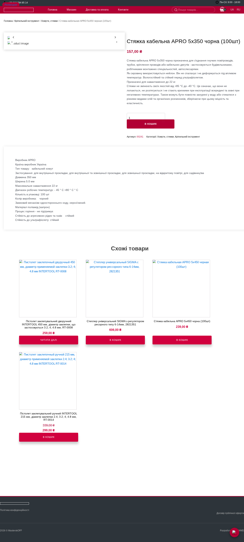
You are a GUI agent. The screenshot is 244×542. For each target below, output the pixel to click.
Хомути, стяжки (49, 21)
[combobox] (195, 10)
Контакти (123, 9)
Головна (52, 9)
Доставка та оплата (97, 9)
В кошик (151, 124)
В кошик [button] (115, 340)
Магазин (71, 9)
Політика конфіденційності (14, 510)
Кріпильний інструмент (26, 21)
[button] (222, 10)
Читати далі (48, 340)
